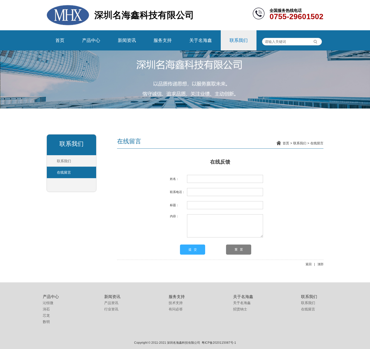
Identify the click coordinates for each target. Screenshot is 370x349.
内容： (174, 216)
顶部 (320, 264)
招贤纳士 (240, 309)
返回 (309, 264)
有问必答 (176, 309)
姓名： (174, 179)
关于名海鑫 (200, 40)
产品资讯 (111, 303)
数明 (46, 322)
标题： (174, 205)
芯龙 (46, 315)
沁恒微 (48, 303)
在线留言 (316, 143)
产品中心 (91, 40)
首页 (59, 40)
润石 (46, 309)
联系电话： (177, 192)
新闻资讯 (127, 40)
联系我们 (239, 40)
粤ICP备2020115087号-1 (219, 342)
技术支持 (176, 303)
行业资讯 (111, 309)
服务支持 (163, 40)
